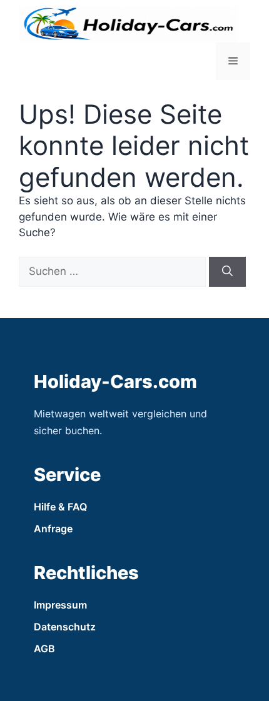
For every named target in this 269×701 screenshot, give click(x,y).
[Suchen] (227, 272)
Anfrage (53, 528)
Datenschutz (65, 626)
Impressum (60, 605)
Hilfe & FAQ (60, 506)
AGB (44, 648)
